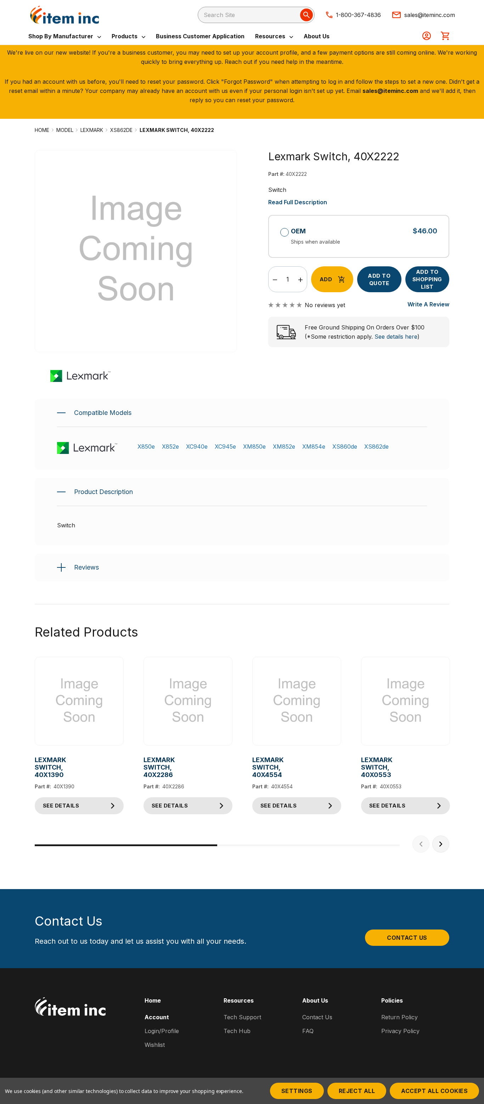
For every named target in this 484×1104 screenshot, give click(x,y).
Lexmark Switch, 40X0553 (366, 767)
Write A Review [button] (428, 304)
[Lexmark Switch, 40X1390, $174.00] (79, 701)
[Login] (426, 36)
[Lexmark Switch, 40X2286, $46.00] (188, 701)
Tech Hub (237, 1030)
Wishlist (155, 1044)
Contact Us (407, 937)
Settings (297, 1090)
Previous (420, 844)
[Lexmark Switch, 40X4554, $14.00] (296, 701)
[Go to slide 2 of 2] (308, 845)
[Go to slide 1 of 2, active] (126, 845)
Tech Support (242, 1017)
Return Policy (399, 1017)
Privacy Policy (400, 1030)
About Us (317, 36)
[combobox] (256, 15)
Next (440, 844)
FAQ (308, 1030)
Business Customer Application (200, 36)
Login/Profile (162, 1030)
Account (157, 1017)
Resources (271, 36)
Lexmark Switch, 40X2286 (148, 767)
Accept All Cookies (434, 1090)
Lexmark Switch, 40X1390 (40, 767)
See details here (396, 336)
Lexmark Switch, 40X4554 (257, 767)
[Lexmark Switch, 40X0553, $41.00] (405, 701)
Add (326, 279)
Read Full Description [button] (297, 202)
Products (125, 36)
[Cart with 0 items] (445, 36)
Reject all (357, 1090)
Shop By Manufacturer (61, 36)
